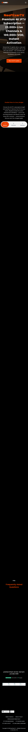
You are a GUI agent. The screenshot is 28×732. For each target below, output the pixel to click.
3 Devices (22, 124)
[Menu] (25, 2)
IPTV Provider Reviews (8, 721)
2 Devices (13, 124)
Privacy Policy (19, 717)
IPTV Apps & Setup (6, 723)
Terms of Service (9, 717)
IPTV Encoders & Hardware (19, 723)
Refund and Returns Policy (14, 719)
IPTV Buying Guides (20, 721)
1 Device (5, 124)
